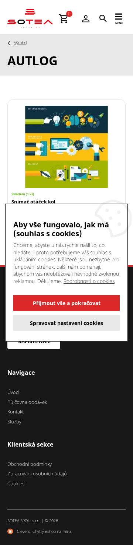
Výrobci (20, 42)
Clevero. (24, 531)
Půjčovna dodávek (27, 402)
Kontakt (15, 411)
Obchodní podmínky (29, 464)
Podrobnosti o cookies (89, 280)
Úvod (13, 392)
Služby (14, 421)
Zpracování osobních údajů (37, 473)
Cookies (15, 483)
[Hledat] (103, 18)
